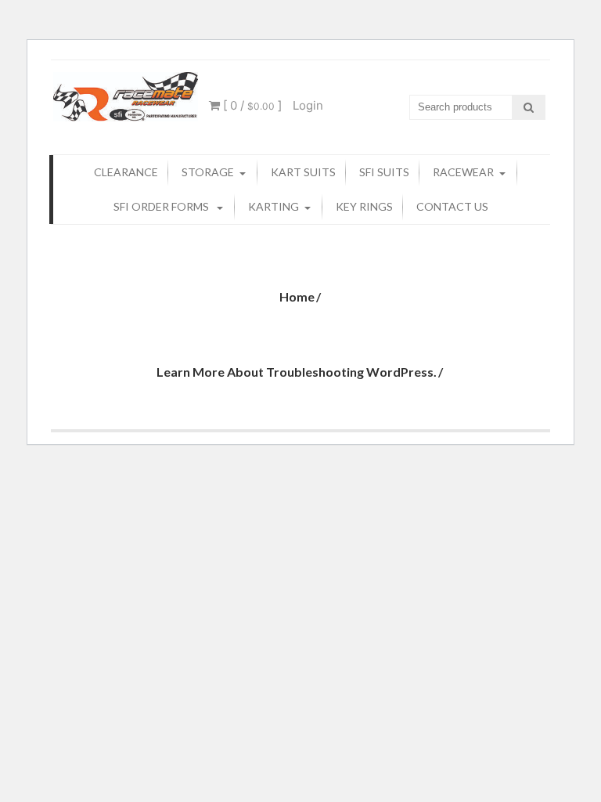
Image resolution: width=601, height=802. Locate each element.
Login (308, 105)
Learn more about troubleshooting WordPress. (297, 371)
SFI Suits (384, 172)
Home (297, 296)
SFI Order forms (162, 206)
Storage (208, 172)
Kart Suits (303, 172)
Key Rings (364, 206)
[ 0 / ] (251, 105)
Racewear (463, 172)
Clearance (126, 172)
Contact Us (452, 206)
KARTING (273, 206)
